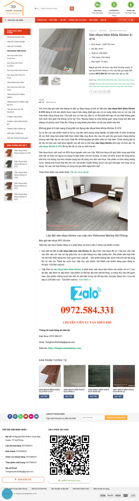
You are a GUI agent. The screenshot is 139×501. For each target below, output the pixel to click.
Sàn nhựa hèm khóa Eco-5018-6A (98, 390)
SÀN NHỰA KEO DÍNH (15, 82)
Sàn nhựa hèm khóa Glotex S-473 (49, 390)
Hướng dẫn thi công (77, 20)
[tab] (41, 102)
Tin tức (63, 20)
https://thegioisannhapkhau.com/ (65, 348)
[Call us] (20, 416)
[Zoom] (42, 71)
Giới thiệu (53, 20)
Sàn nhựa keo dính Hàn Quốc (16, 88)
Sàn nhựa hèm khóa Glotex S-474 (101, 86)
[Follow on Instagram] (15, 416)
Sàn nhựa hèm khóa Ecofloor (15, 64)
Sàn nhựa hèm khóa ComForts (15, 56)
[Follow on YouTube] (25, 416)
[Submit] (72, 9)
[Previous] (43, 51)
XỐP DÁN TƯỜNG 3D (15, 133)
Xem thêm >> (85, 279)
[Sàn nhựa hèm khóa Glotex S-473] (50, 376)
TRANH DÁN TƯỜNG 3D (16, 129)
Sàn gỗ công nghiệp (79, 172)
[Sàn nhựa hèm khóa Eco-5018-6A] (99, 376)
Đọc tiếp (44, 396)
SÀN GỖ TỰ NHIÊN (14, 46)
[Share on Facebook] (91, 92)
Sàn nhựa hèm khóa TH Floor (16, 76)
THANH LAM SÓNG (14, 117)
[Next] (80, 51)
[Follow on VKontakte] (36, 416)
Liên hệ (103, 20)
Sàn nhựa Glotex (128, 84)
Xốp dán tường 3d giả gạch (17, 138)
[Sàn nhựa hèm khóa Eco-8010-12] (124, 376)
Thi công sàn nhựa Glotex (123, 86)
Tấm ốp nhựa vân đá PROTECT (15, 110)
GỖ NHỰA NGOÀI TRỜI (16, 37)
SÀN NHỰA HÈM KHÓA (16, 51)
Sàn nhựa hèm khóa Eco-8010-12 (123, 390)
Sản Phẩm (93, 20)
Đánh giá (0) (51, 102)
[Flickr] (31, 416)
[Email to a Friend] (100, 92)
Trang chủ (41, 20)
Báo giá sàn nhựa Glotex (105, 84)
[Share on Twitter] (96, 92)
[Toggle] (28, 41)
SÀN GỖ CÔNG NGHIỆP (16, 42)
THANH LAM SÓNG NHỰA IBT (17, 122)
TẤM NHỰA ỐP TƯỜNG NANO (16, 95)
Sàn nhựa (118, 84)
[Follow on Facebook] (9, 416)
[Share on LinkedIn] (109, 92)
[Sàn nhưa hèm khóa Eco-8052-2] (75, 376)
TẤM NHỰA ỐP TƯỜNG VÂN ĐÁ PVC (18, 103)
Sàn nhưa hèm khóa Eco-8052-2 (74, 390)
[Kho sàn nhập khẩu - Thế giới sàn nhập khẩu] (15, 8)
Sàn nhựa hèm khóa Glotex (17, 70)
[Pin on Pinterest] (104, 92)
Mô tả (41, 102)
